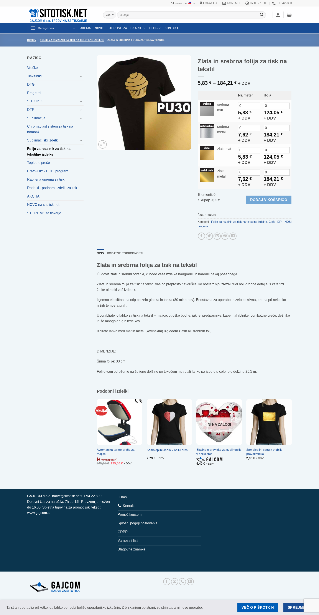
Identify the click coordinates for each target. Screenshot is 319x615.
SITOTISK (35, 101)
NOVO (99, 28)
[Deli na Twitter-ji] (209, 236)
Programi (34, 93)
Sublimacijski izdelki (43, 140)
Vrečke (32, 68)
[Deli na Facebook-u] (201, 236)
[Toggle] (81, 76)
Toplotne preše (38, 163)
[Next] (291, 436)
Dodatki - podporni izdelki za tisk (52, 188)
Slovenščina (179, 3)
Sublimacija (36, 118)
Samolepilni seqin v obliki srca (167, 450)
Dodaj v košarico (268, 200)
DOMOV (31, 40)
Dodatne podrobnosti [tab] (125, 253)
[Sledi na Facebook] (166, 581)
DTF (30, 109)
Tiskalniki (34, 76)
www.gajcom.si (38, 513)
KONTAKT (171, 28)
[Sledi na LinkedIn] (190, 581)
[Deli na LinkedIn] (233, 236)
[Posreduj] (261, 15)
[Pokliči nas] (182, 581)
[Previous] (97, 436)
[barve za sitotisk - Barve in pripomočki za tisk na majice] (58, 15)
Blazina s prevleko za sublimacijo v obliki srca (219, 451)
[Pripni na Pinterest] (225, 236)
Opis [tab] (100, 253)
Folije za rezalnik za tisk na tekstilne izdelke (72, 40)
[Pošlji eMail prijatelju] (217, 236)
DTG (31, 84)
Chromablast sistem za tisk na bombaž (50, 129)
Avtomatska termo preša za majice (116, 451)
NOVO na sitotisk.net (43, 204)
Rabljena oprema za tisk (45, 179)
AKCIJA (85, 28)
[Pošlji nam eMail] (174, 581)
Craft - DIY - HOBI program (47, 171)
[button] (278, 15)
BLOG (153, 28)
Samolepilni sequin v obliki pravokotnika (264, 451)
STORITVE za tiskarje (125, 28)
